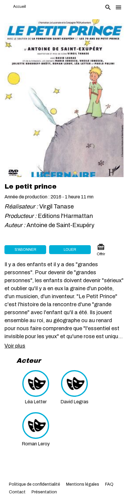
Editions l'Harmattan (65, 216)
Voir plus (14, 346)
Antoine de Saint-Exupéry (61, 225)
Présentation (44, 492)
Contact (17, 492)
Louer (70, 250)
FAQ (109, 484)
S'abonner (25, 250)
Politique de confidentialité (34, 484)
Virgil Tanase (56, 206)
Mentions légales (82, 484)
